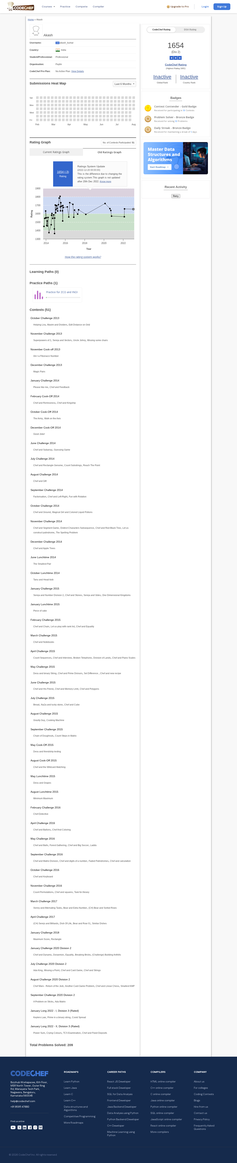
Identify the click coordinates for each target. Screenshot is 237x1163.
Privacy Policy (202, 1119)
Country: (34, 50)
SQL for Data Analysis (119, 1094)
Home (31, 19)
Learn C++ (70, 1100)
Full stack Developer (119, 1088)
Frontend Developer (119, 1100)
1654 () (63, 172)
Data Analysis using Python (122, 1113)
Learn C (68, 1094)
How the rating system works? (83, 257)
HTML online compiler (163, 1082)
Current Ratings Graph (56, 152)
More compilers (160, 1132)
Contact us (200, 1113)
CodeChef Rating (161, 29)
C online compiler (161, 1094)
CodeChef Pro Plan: (40, 71)
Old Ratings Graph (109, 152)
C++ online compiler (162, 1088)
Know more (105, 181)
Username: (35, 42)
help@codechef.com (23, 1101)
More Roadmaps (73, 1123)
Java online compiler (163, 1100)
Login (205, 7)
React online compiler (163, 1126)
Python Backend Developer (123, 1119)
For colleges (201, 1088)
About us (199, 1082)
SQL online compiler (162, 1113)
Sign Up (222, 7)
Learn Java (70, 1088)
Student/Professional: (41, 57)
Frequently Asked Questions (204, 1127)
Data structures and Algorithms (76, 1108)
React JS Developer (119, 1082)
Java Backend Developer (121, 1107)
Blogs (197, 1100)
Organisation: (37, 64)
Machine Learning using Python (121, 1133)
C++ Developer (115, 1126)
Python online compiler (164, 1107)
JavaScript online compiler (166, 1119)
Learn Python (71, 1082)
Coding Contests (204, 1094)
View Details (77, 71)
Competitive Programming (79, 1116)
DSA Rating (190, 29)
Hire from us (201, 1107)
